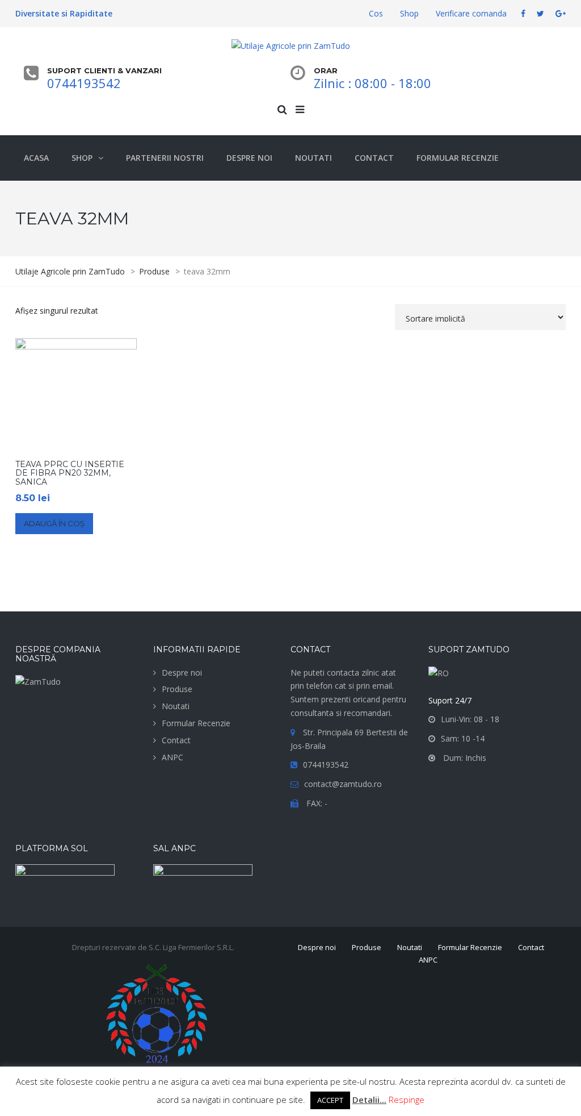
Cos (376, 13)
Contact (176, 740)
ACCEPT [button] (330, 1100)
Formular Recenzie (196, 723)
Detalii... (369, 1099)
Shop (409, 13)
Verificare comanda (471, 13)
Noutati (176, 706)
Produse (177, 689)
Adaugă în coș (54, 523)
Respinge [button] (406, 1099)
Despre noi (182, 672)
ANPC (172, 757)
